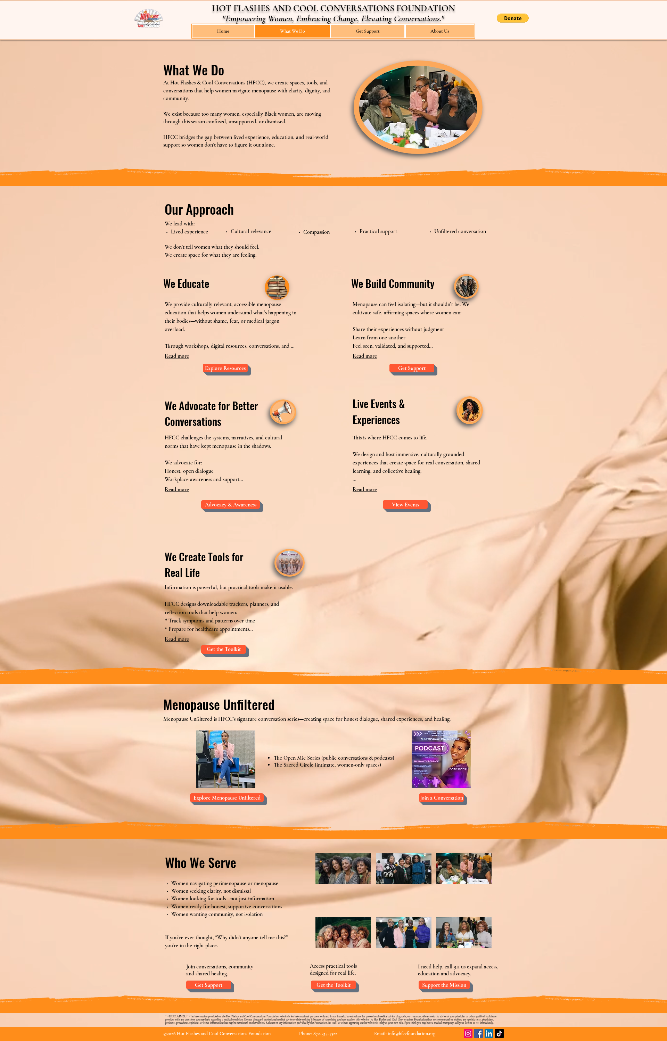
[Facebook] (478, 1033)
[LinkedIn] (489, 1033)
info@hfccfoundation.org (411, 1033)
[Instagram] (468, 1033)
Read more (177, 356)
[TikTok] (499, 1033)
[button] (513, 18)
